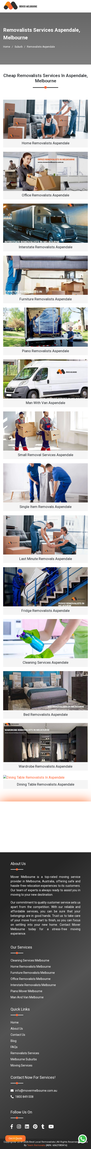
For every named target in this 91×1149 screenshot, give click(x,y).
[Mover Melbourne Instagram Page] (19, 1126)
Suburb (18, 46)
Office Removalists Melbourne (31, 979)
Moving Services (21, 1065)
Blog (14, 1041)
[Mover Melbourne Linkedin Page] (27, 1126)
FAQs (14, 1047)
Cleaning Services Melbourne (30, 960)
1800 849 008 (24, 1096)
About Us (17, 1028)
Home (6, 46)
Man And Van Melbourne (27, 997)
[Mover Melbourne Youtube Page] (51, 1126)
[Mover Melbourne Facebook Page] (12, 1126)
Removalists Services (25, 1053)
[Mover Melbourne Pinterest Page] (35, 1126)
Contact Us (18, 1034)
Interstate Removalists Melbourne (33, 985)
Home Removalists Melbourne (31, 966)
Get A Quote (15, 1138)
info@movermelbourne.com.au (36, 1090)
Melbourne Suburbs (24, 1059)
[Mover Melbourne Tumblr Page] (42, 1126)
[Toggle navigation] (82, 6)
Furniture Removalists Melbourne (33, 972)
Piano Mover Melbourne (26, 991)
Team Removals (36, 1145)
